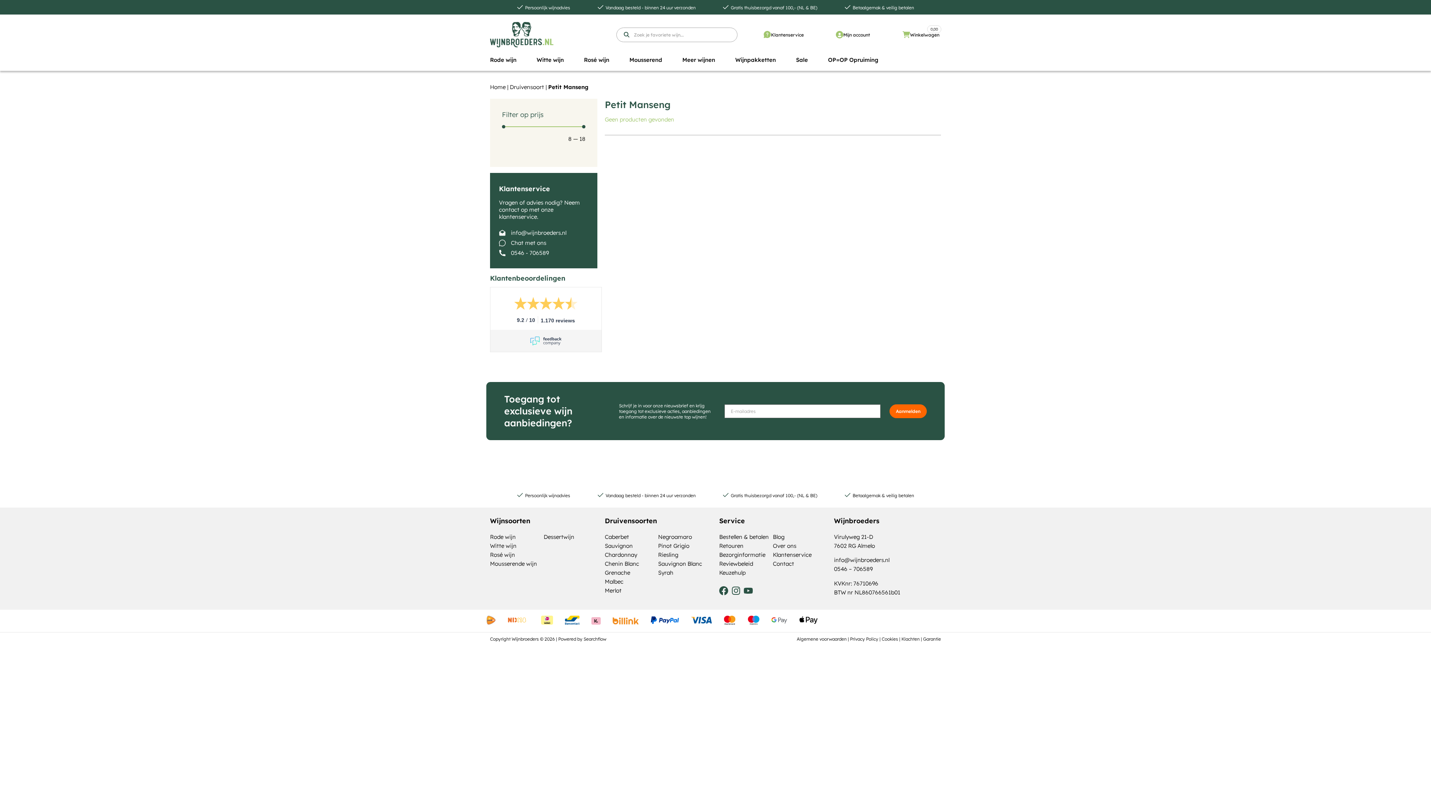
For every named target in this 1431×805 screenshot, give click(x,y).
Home (498, 87)
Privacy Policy (864, 639)
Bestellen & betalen (744, 536)
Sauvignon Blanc (680, 563)
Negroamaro (675, 536)
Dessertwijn (559, 536)
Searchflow (595, 639)
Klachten (910, 639)
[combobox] (676, 35)
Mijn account (856, 35)
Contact (783, 563)
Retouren (731, 545)
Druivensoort (527, 87)
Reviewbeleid (736, 563)
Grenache (617, 572)
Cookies (890, 639)
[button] (503, 60)
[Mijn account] (839, 34)
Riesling (668, 554)
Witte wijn (503, 545)
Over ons (784, 545)
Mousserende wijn (513, 563)
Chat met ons (528, 242)
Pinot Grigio (673, 545)
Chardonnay (621, 554)
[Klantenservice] (767, 34)
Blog (778, 536)
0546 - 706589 (530, 252)
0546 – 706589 (853, 568)
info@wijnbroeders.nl (538, 232)
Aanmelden (908, 411)
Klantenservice (787, 35)
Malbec (614, 581)
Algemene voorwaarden (822, 639)
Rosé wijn (502, 554)
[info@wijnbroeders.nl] (502, 233)
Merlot (613, 590)
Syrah (665, 572)
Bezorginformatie (742, 554)
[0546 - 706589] (502, 253)
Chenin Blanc (622, 563)
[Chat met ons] (502, 243)
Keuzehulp (732, 572)
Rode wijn (503, 536)
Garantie (932, 639)
